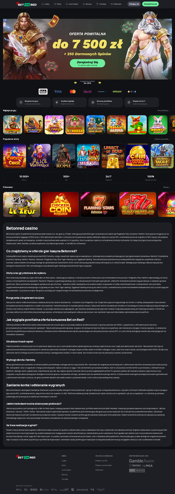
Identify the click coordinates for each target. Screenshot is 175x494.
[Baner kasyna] (87, 53)
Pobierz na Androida (103, 465)
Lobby (47, 4)
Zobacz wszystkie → (162, 139)
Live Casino (73, 4)
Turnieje (102, 4)
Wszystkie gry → (164, 110)
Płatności (117, 4)
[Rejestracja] (150, 4)
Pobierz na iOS (101, 461)
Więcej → (166, 187)
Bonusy (89, 4)
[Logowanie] (134, 4)
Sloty (59, 4)
